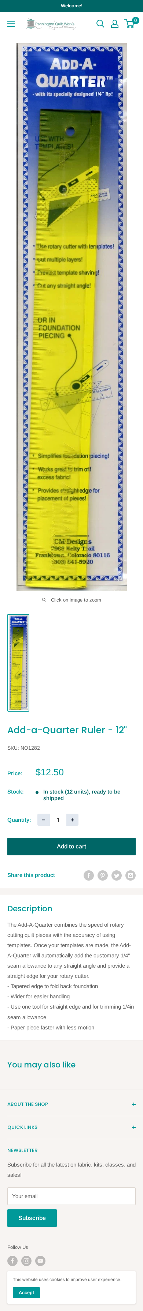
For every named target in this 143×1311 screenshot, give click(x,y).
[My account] (114, 24)
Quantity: (19, 820)
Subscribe (32, 1218)
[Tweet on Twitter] (116, 875)
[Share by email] (130, 875)
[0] (129, 23)
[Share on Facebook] (89, 875)
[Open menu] (11, 24)
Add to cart (71, 846)
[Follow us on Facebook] (12, 1261)
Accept (26, 1292)
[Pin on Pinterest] (103, 875)
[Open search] (100, 24)
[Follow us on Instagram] (26, 1261)
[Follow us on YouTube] (40, 1261)
